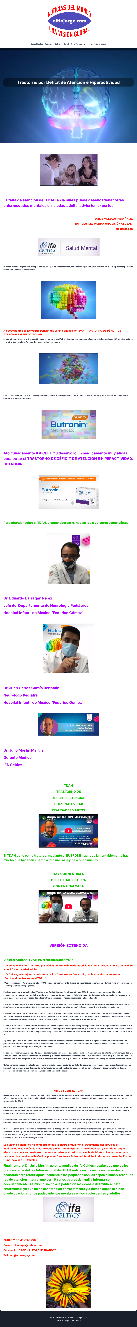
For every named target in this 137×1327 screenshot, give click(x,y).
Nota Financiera (78, 44)
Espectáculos (37, 44)
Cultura (58, 44)
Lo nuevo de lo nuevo (96, 44)
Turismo (48, 44)
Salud (66, 44)
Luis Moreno (76, 1320)
